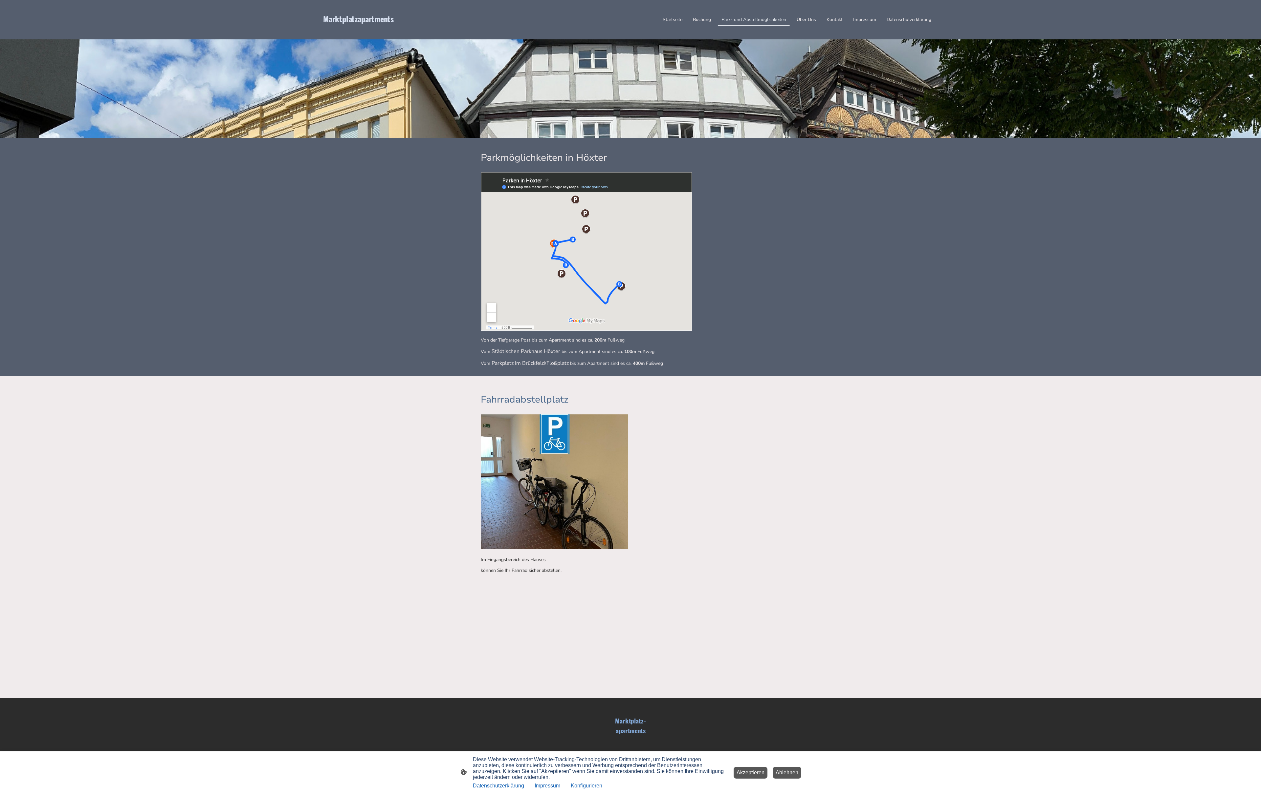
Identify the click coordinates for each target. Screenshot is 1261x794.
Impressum (547, 785)
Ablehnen (787, 772)
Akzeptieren (750, 772)
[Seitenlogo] (372, 31)
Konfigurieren (586, 785)
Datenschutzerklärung (498, 785)
